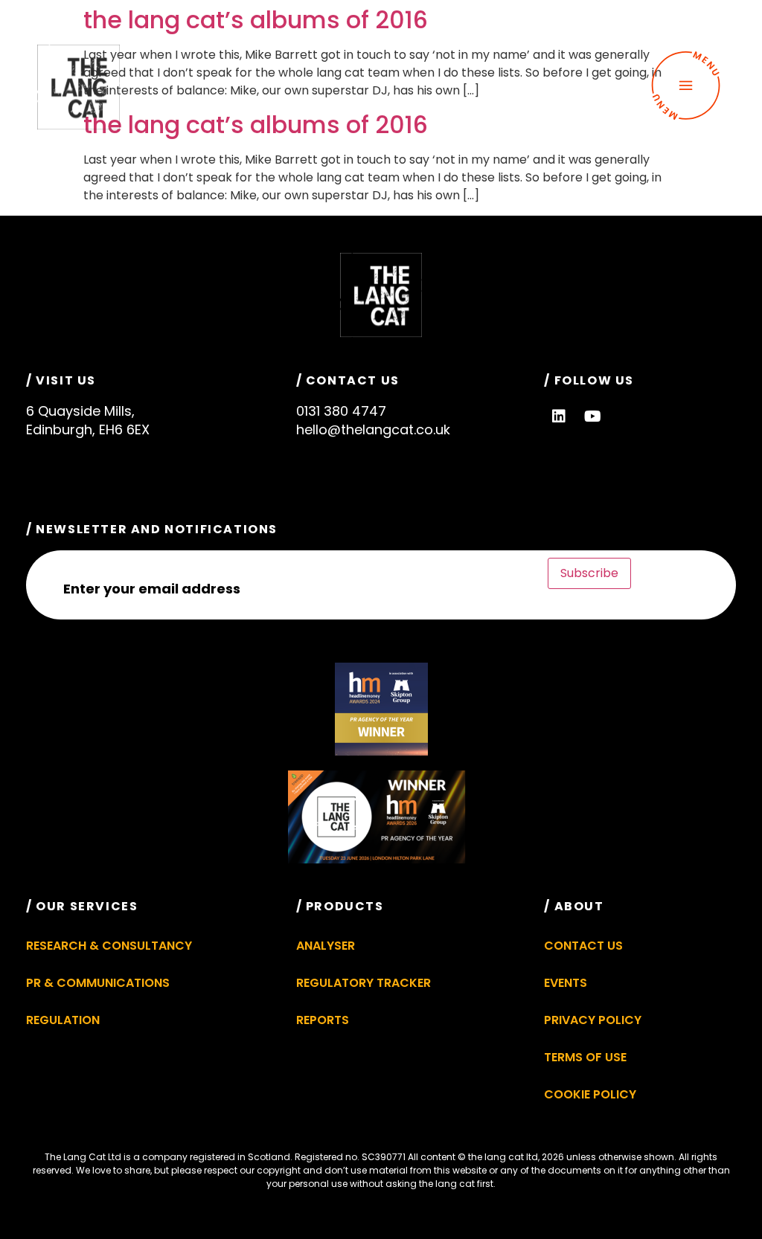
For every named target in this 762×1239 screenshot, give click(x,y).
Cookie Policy (590, 1094)
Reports (322, 1020)
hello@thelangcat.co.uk (373, 429)
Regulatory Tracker (363, 982)
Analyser (325, 945)
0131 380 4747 (341, 411)
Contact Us (583, 945)
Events (565, 982)
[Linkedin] (559, 416)
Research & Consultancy (109, 945)
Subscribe (589, 573)
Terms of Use (585, 1057)
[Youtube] (592, 416)
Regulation (63, 1020)
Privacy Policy (592, 1020)
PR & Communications (98, 982)
